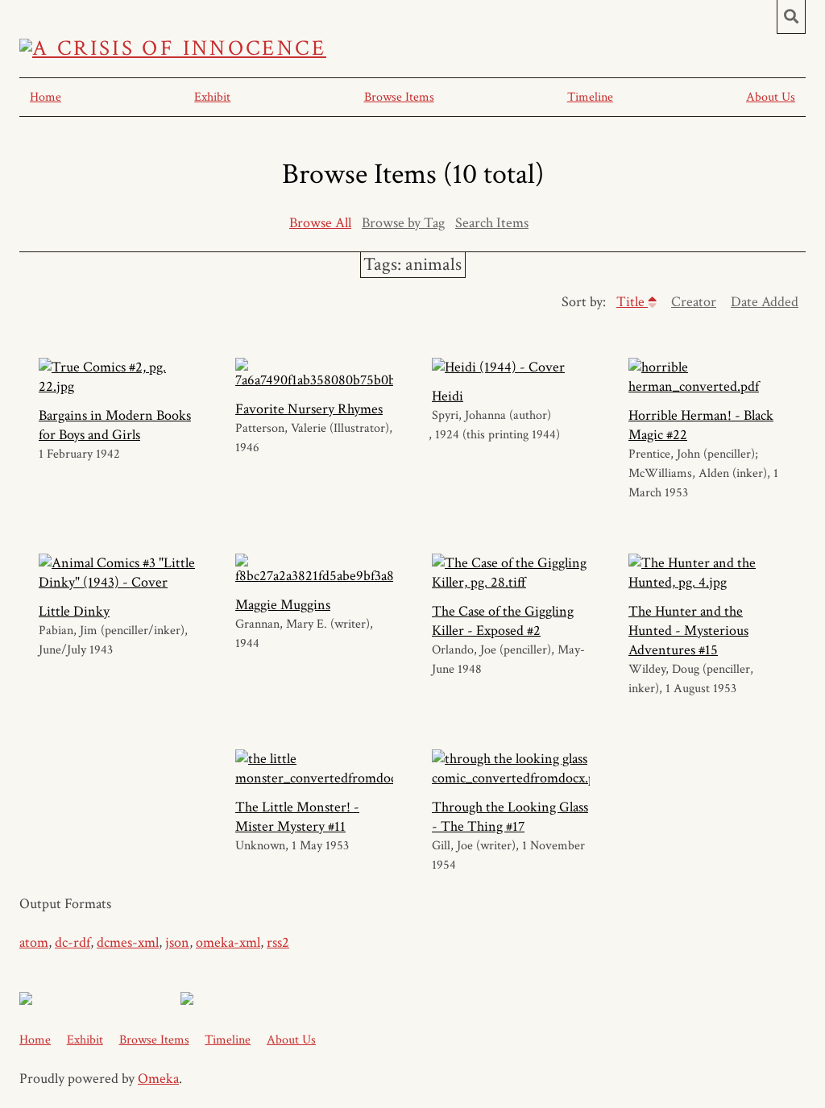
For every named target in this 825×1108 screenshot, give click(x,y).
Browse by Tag (403, 223)
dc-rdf (72, 942)
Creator (693, 302)
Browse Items (399, 97)
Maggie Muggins (282, 604)
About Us (770, 97)
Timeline (590, 97)
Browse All (320, 223)
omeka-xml (228, 942)
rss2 (278, 942)
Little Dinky (74, 611)
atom (33, 942)
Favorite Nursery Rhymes (309, 409)
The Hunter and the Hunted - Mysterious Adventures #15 (688, 630)
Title (632, 302)
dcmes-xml (128, 942)
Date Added (764, 302)
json (177, 942)
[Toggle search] (791, 17)
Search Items (492, 223)
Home (45, 97)
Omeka (158, 1078)
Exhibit (212, 97)
